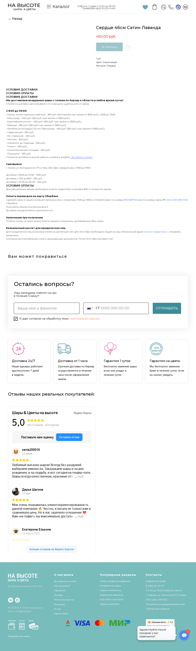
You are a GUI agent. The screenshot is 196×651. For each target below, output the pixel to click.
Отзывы (58, 595)
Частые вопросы (64, 599)
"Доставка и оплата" (82, 157)
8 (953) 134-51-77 (155, 585)
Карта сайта (61, 613)
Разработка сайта (18, 636)
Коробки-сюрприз (111, 599)
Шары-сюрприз (109, 604)
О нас (57, 608)
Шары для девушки (111, 594)
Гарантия (59, 590)
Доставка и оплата (65, 581)
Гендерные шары (110, 585)
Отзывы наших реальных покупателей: (51, 394)
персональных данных (84, 318)
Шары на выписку (110, 590)
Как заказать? (62, 585)
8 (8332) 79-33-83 (156, 581)
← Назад (15, 18)
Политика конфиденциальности (165, 604)
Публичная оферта (157, 608)
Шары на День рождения (115, 581)
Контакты (59, 604)
